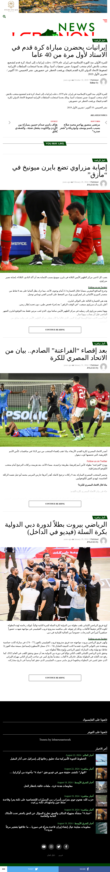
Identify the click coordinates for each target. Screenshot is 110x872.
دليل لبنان (51, 855)
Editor (93, 83)
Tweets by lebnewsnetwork (55, 739)
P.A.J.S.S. (91, 185)
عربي (60, 855)
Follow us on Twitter (97, 287)
